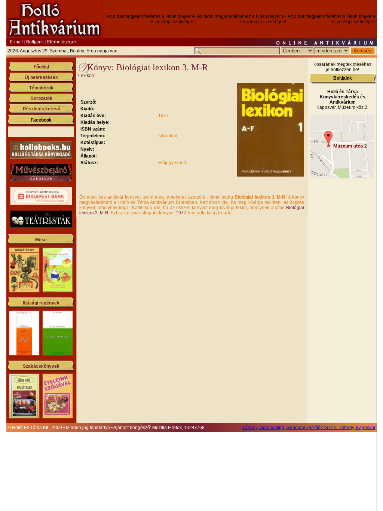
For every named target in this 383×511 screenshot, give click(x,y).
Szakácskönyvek (41, 366)
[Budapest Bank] (41, 203)
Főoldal (41, 67)
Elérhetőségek (62, 42)
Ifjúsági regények (41, 303)
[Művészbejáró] (41, 180)
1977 (181, 212)
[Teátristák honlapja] (41, 226)
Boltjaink (35, 42)
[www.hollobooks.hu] (41, 157)
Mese (41, 239)
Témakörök (41, 88)
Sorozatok (41, 98)
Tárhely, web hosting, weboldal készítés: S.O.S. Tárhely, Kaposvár (309, 427)
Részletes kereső (41, 108)
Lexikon (86, 75)
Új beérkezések (41, 77)
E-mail (16, 42)
